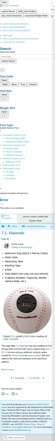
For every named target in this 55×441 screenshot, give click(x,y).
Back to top (6, 369)
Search (5, 438)
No (17, 394)
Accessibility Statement (22, 427)
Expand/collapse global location (52, 225)
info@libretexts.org (21, 430)
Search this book (7, 52)
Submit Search (8, 61)
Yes (6, 394)
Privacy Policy (30, 424)
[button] (10, 175)
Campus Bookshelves (36, 226)
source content (34, 355)
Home (14, 226)
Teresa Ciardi (18, 355)
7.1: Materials (22, 346)
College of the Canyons (21, 247)
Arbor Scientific (11, 339)
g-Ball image (29, 336)
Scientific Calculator (14, 155)
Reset (4, 80)
